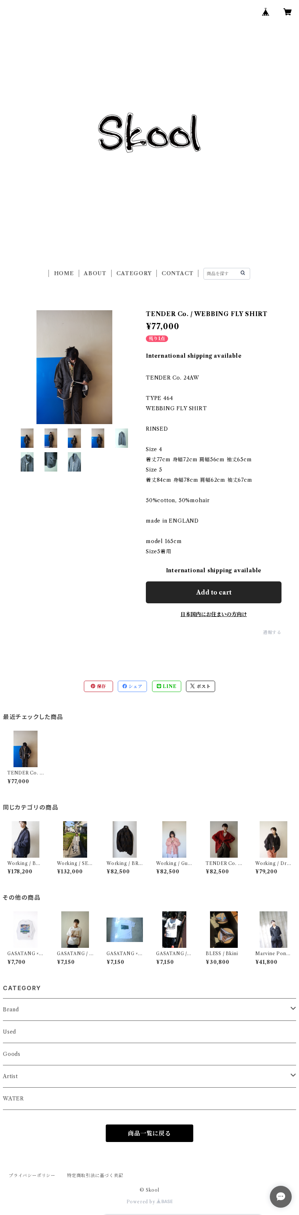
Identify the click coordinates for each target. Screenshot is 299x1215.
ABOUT (95, 273)
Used (9, 1031)
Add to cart (214, 592)
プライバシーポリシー (32, 1175)
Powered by (142, 1201)
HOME (64, 273)
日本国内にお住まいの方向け (213, 614)
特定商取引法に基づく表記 (95, 1175)
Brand (11, 1009)
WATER (13, 1098)
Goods (11, 1054)
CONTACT (178, 273)
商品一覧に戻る (149, 1133)
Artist (10, 1076)
